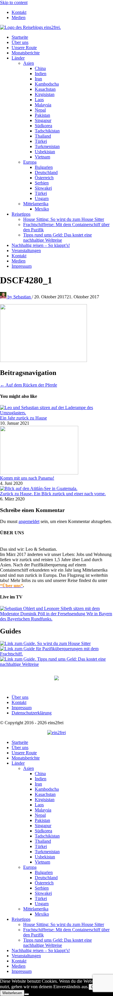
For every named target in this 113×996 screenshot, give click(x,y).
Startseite (20, 37)
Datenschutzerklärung (32, 712)
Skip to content (14, 2)
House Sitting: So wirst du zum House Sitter (63, 219)
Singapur (43, 120)
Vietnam (42, 156)
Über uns (20, 42)
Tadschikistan (47, 130)
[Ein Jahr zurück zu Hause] (56, 412)
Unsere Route (24, 47)
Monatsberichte (26, 52)
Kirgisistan (44, 94)
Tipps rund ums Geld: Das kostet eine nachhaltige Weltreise (57, 237)
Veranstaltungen (26, 250)
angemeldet (29, 521)
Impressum (22, 266)
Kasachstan (45, 89)
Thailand (43, 136)
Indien (40, 73)
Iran (38, 78)
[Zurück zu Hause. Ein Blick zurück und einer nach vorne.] (38, 488)
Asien (28, 63)
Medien (18, 17)
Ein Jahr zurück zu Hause (23, 417)
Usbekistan (45, 151)
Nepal (40, 110)
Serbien (42, 182)
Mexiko (42, 208)
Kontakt (19, 12)
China (40, 68)
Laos (39, 99)
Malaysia (43, 104)
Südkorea (43, 125)
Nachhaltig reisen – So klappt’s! (41, 245)
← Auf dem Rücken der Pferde (28, 384)
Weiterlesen (12, 993)
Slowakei (43, 188)
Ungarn (42, 198)
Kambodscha (47, 84)
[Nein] (26, 994)
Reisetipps (21, 214)
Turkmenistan (47, 146)
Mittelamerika (35, 203)
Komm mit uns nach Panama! (27, 478)
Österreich (44, 177)
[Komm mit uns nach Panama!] (39, 472)
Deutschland (46, 172)
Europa (30, 162)
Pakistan (42, 115)
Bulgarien (44, 167)
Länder (18, 58)
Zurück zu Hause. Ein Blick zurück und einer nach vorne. (53, 493)
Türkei (41, 141)
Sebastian (20, 296)
